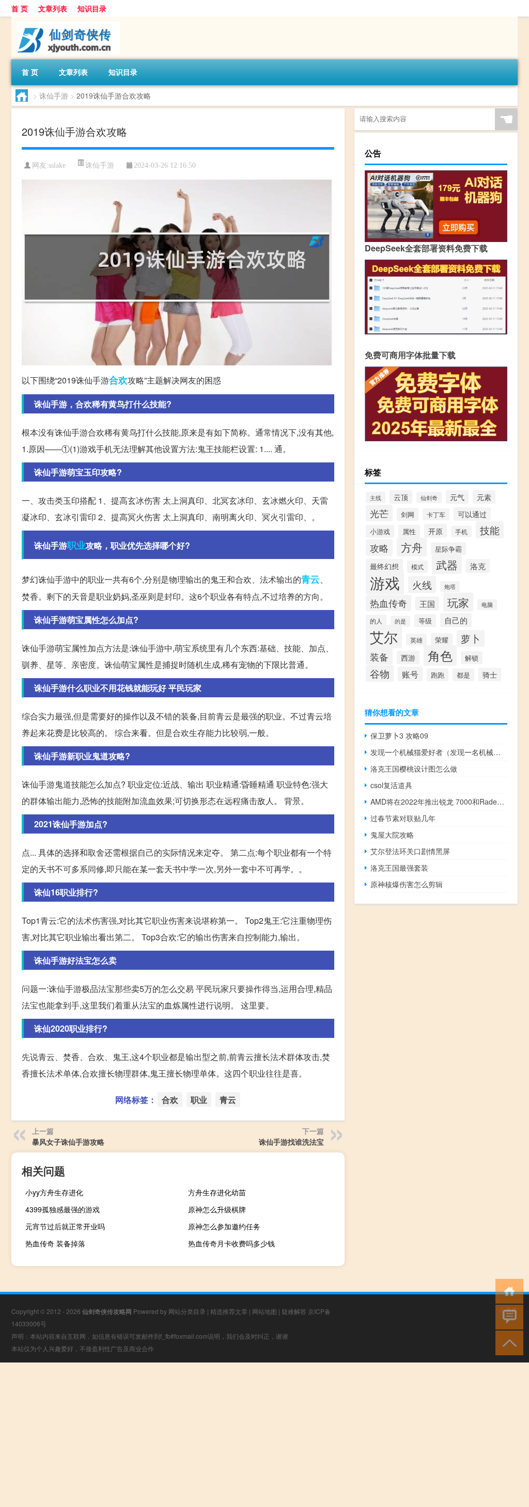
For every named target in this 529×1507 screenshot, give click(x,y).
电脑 (487, 604)
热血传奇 (388, 603)
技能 (490, 530)
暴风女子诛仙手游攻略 (68, 1141)
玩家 (458, 602)
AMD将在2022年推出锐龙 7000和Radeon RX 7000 (438, 801)
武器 (447, 564)
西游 (408, 657)
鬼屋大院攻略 (392, 834)
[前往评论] (507, 1316)
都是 (463, 675)
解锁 (471, 658)
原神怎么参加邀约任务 (224, 1226)
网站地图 (264, 1311)
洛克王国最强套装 (399, 867)
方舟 (412, 547)
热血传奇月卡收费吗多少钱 (231, 1243)
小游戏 (380, 531)
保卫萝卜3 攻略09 (399, 735)
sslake (57, 165)
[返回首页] (507, 1290)
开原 (435, 530)
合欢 (118, 380)
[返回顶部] (507, 1342)
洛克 (478, 565)
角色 (440, 655)
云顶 (401, 497)
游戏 (385, 582)
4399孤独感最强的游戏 (62, 1209)
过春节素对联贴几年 (402, 818)
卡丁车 (436, 514)
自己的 (456, 620)
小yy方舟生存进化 (54, 1192)
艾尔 (384, 637)
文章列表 (52, 8)
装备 (379, 656)
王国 (427, 603)
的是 (400, 621)
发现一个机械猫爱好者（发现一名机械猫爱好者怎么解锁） (438, 752)
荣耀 (441, 640)
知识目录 (91, 8)
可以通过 (472, 514)
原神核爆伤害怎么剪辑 (406, 884)
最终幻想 (384, 565)
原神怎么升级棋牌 (217, 1209)
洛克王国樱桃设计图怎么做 (413, 768)
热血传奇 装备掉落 (55, 1243)
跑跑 (437, 675)
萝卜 (470, 638)
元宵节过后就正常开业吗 (65, 1226)
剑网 (407, 514)
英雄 (416, 639)
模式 (417, 566)
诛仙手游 (53, 95)
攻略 (379, 547)
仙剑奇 (429, 497)
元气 (457, 497)
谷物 (380, 673)
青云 (310, 579)
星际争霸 (448, 549)
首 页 (19, 8)
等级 (425, 621)
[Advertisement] (264, 1434)
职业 (76, 545)
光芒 (379, 513)
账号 (410, 674)
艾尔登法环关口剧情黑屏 (410, 851)
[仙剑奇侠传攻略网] (65, 20)
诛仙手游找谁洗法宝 (291, 1141)
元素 (484, 497)
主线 (375, 497)
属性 (409, 531)
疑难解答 (294, 1311)
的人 (376, 620)
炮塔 (450, 586)
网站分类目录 (187, 1311)
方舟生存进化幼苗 (217, 1192)
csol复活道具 (391, 785)
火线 (422, 584)
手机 (461, 531)
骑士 (490, 674)
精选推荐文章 (228, 1311)
